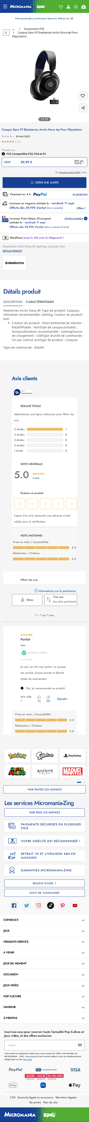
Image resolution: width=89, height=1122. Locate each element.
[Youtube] (74, 905)
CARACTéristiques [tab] (40, 302)
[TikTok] (50, 905)
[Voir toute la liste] (61, 7)
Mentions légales (66, 1097)
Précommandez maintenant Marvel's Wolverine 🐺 (44, 18)
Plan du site (50, 1102)
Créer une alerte (47, 182)
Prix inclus (71, 172)
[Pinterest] (62, 905)
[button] (45, 920)
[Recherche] (76, 8)
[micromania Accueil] (28, 6)
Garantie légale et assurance (35, 1097)
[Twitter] (26, 905)
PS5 (9, 154)
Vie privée (35, 1102)
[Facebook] (14, 905)
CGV (12, 1097)
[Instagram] (38, 905)
